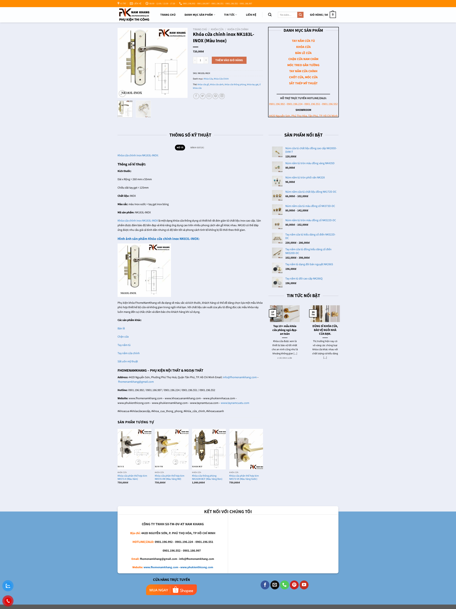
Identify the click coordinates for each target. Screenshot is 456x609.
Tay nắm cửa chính (129, 353)
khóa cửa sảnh (217, 84)
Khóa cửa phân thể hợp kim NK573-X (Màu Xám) (132, 477)
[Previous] (123, 63)
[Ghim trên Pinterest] (215, 96)
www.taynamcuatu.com (235, 403)
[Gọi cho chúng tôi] (284, 584)
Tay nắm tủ (124, 345)
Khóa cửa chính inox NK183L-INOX (138, 221)
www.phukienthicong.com (196, 567)
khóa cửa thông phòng (235, 84)
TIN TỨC (229, 15)
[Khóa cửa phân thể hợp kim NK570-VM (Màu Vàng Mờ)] (172, 449)
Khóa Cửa (217, 29)
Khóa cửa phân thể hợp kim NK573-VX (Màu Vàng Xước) (244, 477)
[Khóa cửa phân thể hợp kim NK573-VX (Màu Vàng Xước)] (246, 449)
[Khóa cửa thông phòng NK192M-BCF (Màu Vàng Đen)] (209, 449)
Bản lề (121, 328)
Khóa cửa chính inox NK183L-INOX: (138, 155)
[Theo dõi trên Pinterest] (294, 584)
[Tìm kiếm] (270, 14)
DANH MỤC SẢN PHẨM (199, 15)
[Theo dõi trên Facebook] (265, 584)
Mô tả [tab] (180, 147)
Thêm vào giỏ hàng (229, 60)
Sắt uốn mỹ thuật (128, 361)
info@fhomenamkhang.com (240, 377)
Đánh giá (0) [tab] (197, 147)
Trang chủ (168, 15)
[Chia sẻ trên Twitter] (203, 96)
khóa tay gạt (252, 84)
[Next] (181, 63)
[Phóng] (122, 93)
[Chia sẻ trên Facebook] (196, 96)
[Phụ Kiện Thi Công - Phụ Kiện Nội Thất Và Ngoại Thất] (134, 14)
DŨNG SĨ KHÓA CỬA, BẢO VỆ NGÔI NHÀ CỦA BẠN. (323, 330)
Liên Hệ (251, 15)
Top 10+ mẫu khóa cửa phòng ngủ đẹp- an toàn (283, 330)
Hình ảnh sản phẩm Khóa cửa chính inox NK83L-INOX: (159, 238)
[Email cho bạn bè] (209, 96)
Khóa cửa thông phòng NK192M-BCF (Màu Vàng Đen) (207, 477)
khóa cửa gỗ (203, 84)
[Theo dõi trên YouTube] (304, 584)
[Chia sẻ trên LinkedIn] (222, 96)
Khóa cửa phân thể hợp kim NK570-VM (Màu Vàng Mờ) (169, 477)
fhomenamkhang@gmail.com (136, 382)
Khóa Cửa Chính (237, 29)
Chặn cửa (123, 337)
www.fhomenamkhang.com (161, 567)
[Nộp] (300, 15)
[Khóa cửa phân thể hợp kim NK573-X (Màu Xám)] (134, 449)
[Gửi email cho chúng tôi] (274, 584)
